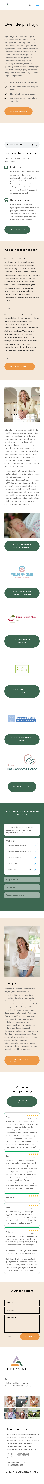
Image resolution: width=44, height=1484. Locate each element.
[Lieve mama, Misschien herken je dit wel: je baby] (34, 1401)
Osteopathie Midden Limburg (22, 739)
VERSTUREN (30, 1336)
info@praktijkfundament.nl (16, 1383)
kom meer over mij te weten (19, 1060)
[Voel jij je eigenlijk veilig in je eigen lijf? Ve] (10, 1401)
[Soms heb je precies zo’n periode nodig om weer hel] (22, 1413)
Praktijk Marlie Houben (22, 641)
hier (24, 1446)
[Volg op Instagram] (6, 1379)
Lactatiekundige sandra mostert (22, 546)
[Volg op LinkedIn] (11, 1379)
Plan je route (17, 230)
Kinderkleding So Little (22, 691)
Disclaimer (34, 1472)
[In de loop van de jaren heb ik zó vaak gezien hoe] (10, 1413)
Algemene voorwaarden (22, 1472)
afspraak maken (18, 111)
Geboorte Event (22, 787)
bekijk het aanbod (19, 366)
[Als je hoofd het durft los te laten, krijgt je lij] (22, 1401)
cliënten (22, 249)
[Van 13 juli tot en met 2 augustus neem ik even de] (34, 1413)
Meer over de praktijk (22, 1101)
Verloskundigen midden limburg (22, 592)
